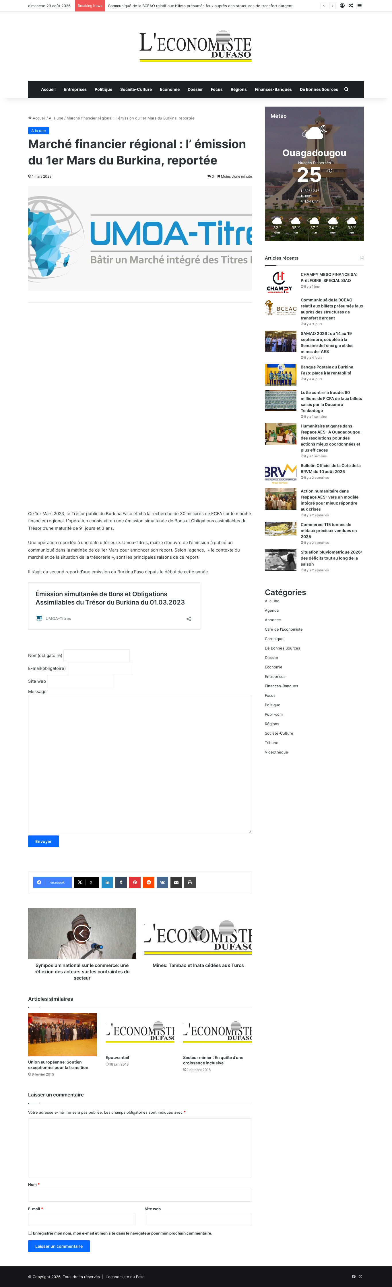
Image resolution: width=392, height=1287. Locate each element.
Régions (239, 89)
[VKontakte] (162, 882)
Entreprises (75, 89)
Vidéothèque (276, 752)
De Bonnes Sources (319, 89)
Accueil (48, 89)
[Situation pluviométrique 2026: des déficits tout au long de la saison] (280, 560)
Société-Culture (136, 89)
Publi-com (274, 714)
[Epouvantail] (140, 1032)
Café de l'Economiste (284, 629)
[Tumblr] (121, 882)
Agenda (272, 610)
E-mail (47, 668)
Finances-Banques (273, 89)
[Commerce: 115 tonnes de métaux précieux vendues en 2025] (280, 529)
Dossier (195, 89)
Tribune (271, 742)
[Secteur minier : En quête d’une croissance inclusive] (217, 1032)
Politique (103, 89)
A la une (56, 118)
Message (37, 691)
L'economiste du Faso (125, 1276)
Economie (170, 89)
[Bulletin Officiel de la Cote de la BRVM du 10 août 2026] (280, 473)
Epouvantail (117, 1057)
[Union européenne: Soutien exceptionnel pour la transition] (62, 1034)
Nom (45, 655)
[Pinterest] (135, 882)
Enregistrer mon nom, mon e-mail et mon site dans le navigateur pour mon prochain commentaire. (122, 1233)
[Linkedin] (107, 882)
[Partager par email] (176, 882)
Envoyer (43, 841)
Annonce (273, 619)
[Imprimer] (190, 882)
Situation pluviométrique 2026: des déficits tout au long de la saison (331, 558)
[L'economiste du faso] (196, 43)
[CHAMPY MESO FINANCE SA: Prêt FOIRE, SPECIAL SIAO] (280, 282)
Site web (37, 681)
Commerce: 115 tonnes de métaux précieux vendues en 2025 (329, 530)
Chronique (274, 638)
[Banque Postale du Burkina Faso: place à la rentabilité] (280, 375)
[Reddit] (148, 882)
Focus (217, 89)
